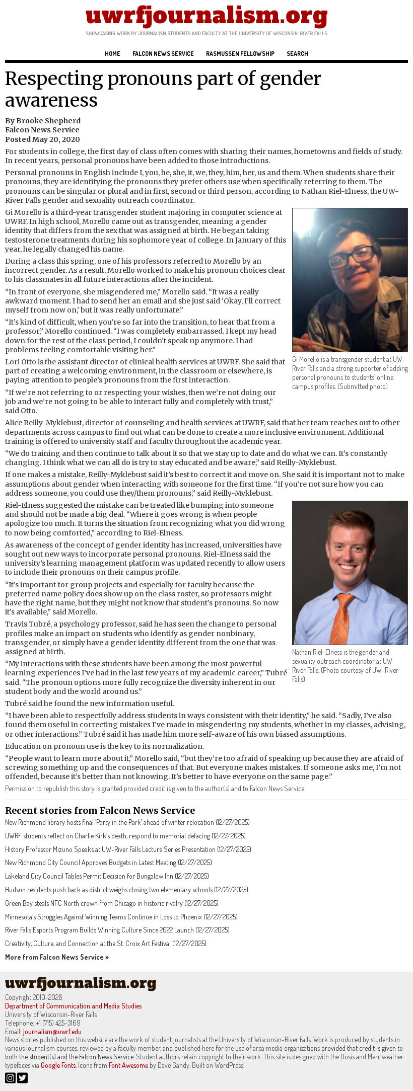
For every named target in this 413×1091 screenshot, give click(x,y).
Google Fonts (58, 1065)
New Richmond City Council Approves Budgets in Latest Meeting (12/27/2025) (108, 862)
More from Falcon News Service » (57, 957)
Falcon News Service (163, 53)
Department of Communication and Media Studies (73, 1005)
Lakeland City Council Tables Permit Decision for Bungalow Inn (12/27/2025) (107, 876)
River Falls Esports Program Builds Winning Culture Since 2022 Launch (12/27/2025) (117, 929)
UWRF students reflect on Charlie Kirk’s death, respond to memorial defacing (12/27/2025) (125, 835)
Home (112, 53)
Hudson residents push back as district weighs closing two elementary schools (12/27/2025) (126, 889)
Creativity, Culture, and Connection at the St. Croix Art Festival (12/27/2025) (105, 943)
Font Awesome (128, 1065)
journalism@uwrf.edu (52, 1031)
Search (297, 53)
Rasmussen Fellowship (240, 53)
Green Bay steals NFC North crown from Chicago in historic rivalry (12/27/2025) (112, 903)
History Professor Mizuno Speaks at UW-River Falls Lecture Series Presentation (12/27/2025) (128, 849)
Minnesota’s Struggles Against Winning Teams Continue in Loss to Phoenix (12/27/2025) (121, 916)
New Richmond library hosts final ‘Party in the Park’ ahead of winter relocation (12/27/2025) (127, 822)
